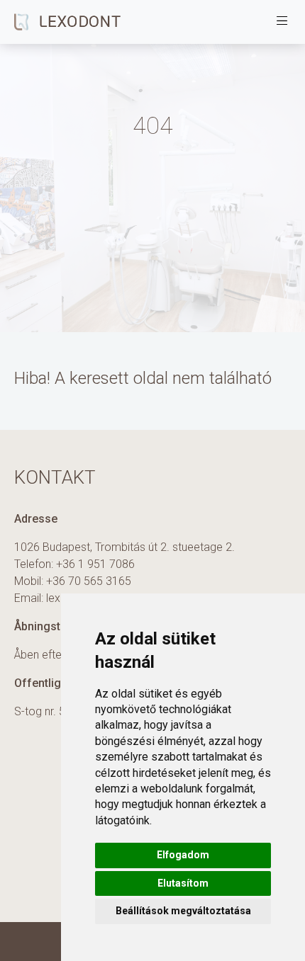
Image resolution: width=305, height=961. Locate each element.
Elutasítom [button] (183, 883)
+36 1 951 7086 (95, 564)
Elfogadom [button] (183, 854)
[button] (282, 22)
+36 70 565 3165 (88, 581)
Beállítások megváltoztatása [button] (183, 910)
